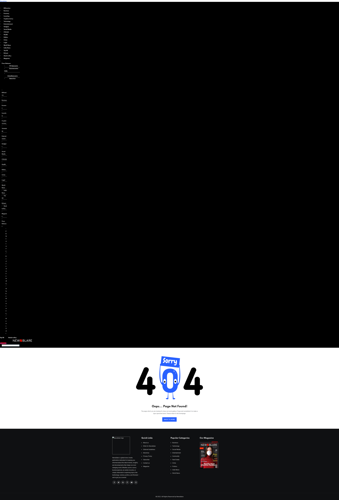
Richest (6, 53)
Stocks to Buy (12, 337)
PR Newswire (13, 66)
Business (6, 11)
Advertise (146, 453)
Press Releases (6, 63)
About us (146, 443)
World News (7, 45)
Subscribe (146, 459)
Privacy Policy (147, 456)
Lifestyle (6, 32)
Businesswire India (11, 70)
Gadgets (6, 26)
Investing (6, 16)
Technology (7, 21)
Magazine (7, 58)
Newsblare (3, 1)
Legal (5, 42)
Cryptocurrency (8, 18)
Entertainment (8, 24)
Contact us (146, 463)
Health (6, 34)
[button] (10, 63)
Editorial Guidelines (149, 449)
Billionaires (7, 8)
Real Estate (175, 459)
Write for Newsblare (149, 446)
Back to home (169, 419)
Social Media (7, 29)
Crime (5, 40)
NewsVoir (12, 78)
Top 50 (6, 50)
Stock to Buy (7, 56)
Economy (6, 13)
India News (7, 48)
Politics (6, 37)
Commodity (175, 456)
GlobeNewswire (12, 76)
